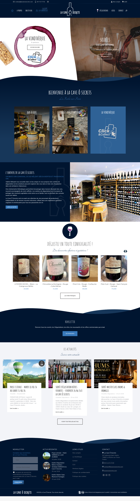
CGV (73, 465)
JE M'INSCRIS (70, 333)
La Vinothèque (77, 457)
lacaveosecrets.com (110, 471)
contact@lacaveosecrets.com (24, 1)
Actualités (13, 394)
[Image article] (46, 456)
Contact (74, 461)
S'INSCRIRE (18, 482)
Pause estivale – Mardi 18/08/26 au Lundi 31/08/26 (23, 388)
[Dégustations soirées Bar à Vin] (70, 130)
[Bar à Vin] (32, 130)
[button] (36, 279)
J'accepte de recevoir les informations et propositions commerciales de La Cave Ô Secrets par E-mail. (24, 475)
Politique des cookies (79, 476)
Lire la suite (13, 408)
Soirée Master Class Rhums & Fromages (58, 476)
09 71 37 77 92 (41, 1)
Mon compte (116, 1)
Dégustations (65, 397)
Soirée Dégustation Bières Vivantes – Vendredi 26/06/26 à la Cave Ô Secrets (69, 390)
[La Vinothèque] (108, 130)
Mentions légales (78, 469)
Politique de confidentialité (81, 472)
